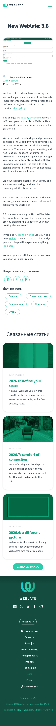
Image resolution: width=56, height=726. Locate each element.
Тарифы (29, 643)
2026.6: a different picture (24, 535)
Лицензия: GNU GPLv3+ (40, 704)
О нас (29, 680)
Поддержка (29, 668)
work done (40, 201)
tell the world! (26, 235)
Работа (29, 661)
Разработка (16, 304)
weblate (28, 598)
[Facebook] (34, 606)
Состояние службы (28, 698)
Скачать (29, 637)
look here (8, 246)
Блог (5, 80)
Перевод (40, 304)
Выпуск (15, 80)
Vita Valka (49, 710)
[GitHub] (41, 606)
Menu (50, 5)
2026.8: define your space (25, 383)
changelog (19, 108)
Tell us (12, 238)
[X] (21, 606)
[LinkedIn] (15, 606)
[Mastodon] (28, 606)
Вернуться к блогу (28, 567)
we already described (29, 117)
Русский (27, 621)
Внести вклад (29, 649)
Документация (29, 686)
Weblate (16, 5)
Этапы (12, 312)
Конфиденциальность (24, 710)
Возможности (38, 296)
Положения (8, 710)
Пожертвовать (29, 655)
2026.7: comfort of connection (24, 457)
